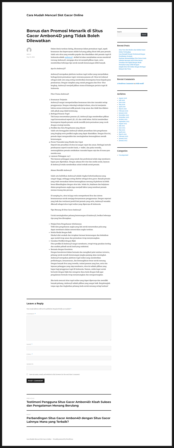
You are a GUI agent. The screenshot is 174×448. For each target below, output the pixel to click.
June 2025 (122, 128)
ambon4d (68, 57)
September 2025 (124, 121)
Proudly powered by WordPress (63, 439)
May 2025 (122, 130)
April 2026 (122, 107)
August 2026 (123, 98)
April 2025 (122, 132)
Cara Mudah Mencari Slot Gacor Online (55, 15)
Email (30, 354)
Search (119, 32)
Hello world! (140, 83)
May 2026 (122, 104)
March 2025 (123, 134)
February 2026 (123, 111)
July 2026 (122, 100)
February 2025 (123, 136)
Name (29, 344)
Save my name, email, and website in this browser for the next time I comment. (54, 374)
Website (30, 364)
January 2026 (123, 113)
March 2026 (123, 109)
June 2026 (122, 102)
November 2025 (124, 117)
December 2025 (124, 115)
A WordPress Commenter (125, 83)
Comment (31, 314)
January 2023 (123, 140)
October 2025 (123, 119)
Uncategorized (123, 155)
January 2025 (123, 138)
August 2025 (123, 124)
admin (29, 54)
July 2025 (122, 126)
